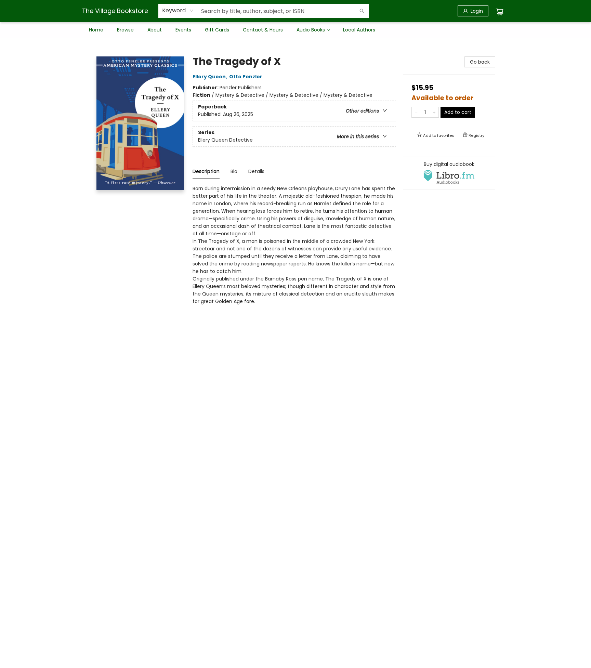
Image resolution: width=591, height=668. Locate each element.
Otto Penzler (245, 76)
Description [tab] (206, 171)
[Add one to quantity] (434, 112)
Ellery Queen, (210, 76)
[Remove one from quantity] (416, 112)
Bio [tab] (234, 171)
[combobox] (178, 10)
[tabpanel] (294, 253)
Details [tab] (256, 171)
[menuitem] (96, 30)
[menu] (295, 30)
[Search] (362, 11)
